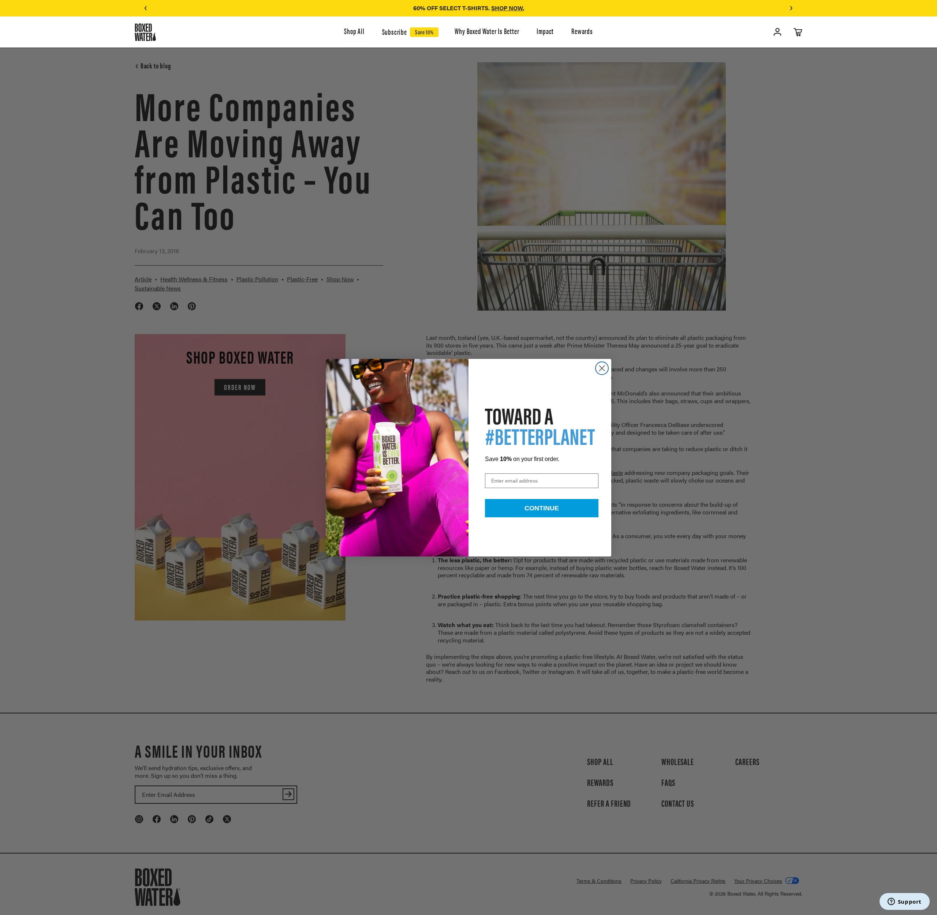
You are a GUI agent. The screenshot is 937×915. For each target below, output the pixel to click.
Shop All (354, 31)
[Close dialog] (602, 368)
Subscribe (394, 32)
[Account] (777, 32)
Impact (545, 31)
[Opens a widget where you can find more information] (904, 902)
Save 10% (424, 31)
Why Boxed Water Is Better (487, 31)
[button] (146, 8)
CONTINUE (542, 508)
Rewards (582, 31)
